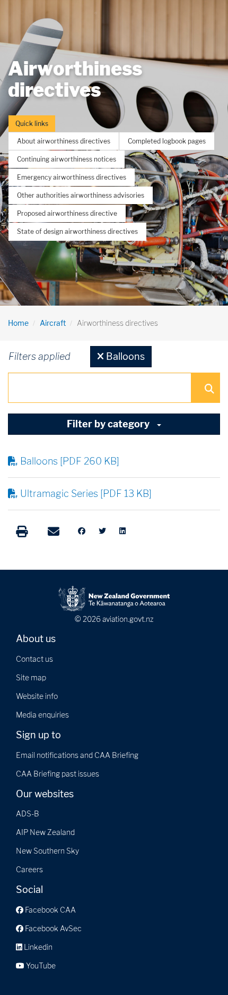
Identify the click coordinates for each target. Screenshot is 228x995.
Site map (31, 677)
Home (18, 322)
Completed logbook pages (167, 141)
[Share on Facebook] (81, 531)
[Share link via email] (53, 531)
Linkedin (37, 946)
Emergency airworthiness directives (71, 177)
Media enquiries (42, 714)
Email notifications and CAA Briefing (77, 755)
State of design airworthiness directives (77, 231)
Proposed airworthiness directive (67, 213)
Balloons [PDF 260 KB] (69, 461)
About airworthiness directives (63, 141)
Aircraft (53, 322)
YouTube (40, 965)
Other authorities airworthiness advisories (80, 195)
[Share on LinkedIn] (122, 531)
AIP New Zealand (45, 832)
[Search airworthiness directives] (209, 388)
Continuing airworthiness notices (66, 159)
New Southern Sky (47, 850)
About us (36, 638)
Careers (29, 869)
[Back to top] (198, 965)
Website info (37, 696)
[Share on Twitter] (102, 531)
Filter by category (109, 423)
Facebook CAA (49, 909)
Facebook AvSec (52, 928)
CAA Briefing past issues (57, 773)
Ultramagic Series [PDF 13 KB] (86, 493)
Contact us (34, 658)
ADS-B (27, 813)
